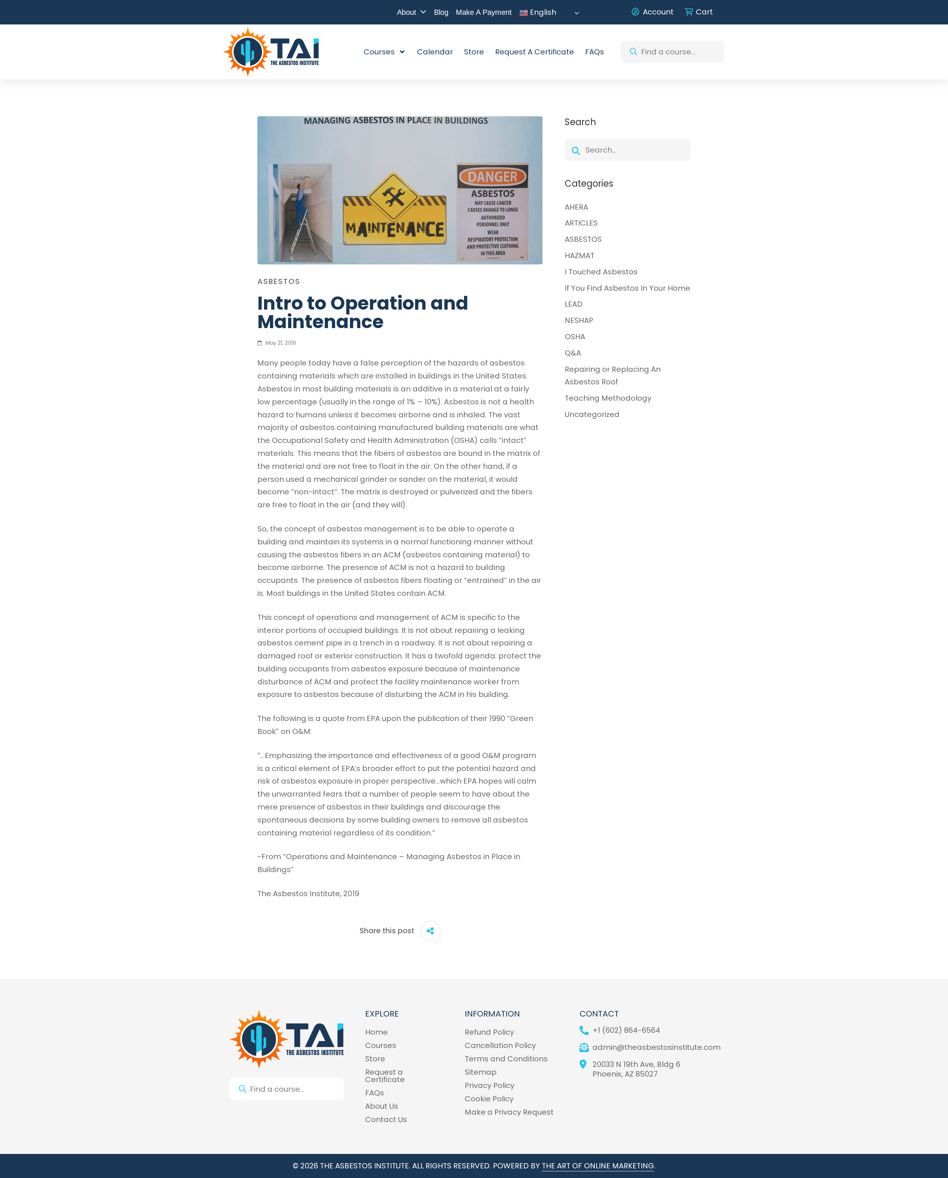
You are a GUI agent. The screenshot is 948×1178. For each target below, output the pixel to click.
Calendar (435, 52)
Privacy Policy (489, 1085)
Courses (379, 52)
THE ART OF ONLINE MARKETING (598, 1166)
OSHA (575, 336)
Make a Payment (484, 12)
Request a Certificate (534, 52)
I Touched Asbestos (601, 272)
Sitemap (481, 1072)
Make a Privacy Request (509, 1112)
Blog (441, 12)
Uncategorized (592, 414)
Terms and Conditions (506, 1059)
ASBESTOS (278, 281)
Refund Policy (489, 1032)
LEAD (574, 304)
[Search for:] (628, 150)
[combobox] (672, 52)
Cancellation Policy (500, 1045)
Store (474, 52)
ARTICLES (581, 223)
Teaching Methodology (608, 398)
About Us (381, 1106)
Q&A (573, 353)
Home (376, 1032)
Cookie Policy (489, 1099)
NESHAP (579, 320)
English (542, 13)
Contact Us (386, 1119)
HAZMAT (579, 255)
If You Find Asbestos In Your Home (627, 288)
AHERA (576, 207)
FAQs (594, 52)
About (406, 12)
